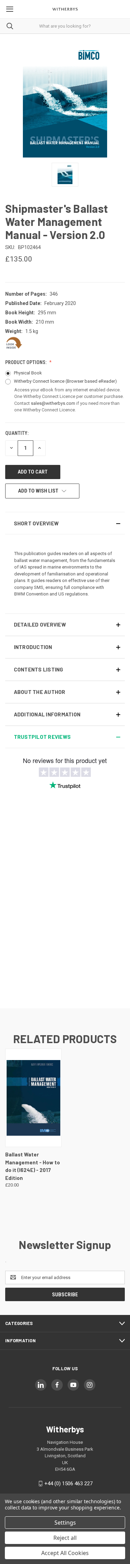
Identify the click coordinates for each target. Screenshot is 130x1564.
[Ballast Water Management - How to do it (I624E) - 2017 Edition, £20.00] (33, 1098)
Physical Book (28, 372)
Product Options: (26, 362)
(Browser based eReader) (91, 381)
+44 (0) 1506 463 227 (68, 1483)
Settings (65, 1522)
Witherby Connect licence (65, 381)
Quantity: (16, 433)
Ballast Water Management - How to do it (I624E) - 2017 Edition (32, 1166)
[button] (65, 523)
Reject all (65, 1538)
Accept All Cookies (65, 1553)
